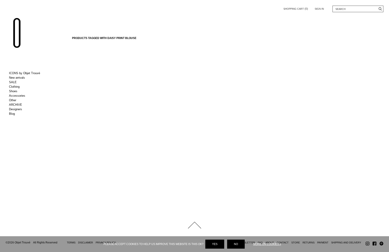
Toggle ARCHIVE (27, 105)
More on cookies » (267, 244)
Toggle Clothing (27, 87)
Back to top (194, 225)
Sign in (319, 8)
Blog (12, 113)
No (236, 244)
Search (380, 9)
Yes (214, 244)
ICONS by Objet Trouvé (24, 73)
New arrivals (17, 77)
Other (12, 100)
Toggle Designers (27, 109)
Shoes (13, 91)
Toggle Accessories (27, 96)
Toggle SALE (27, 82)
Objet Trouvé (17, 33)
